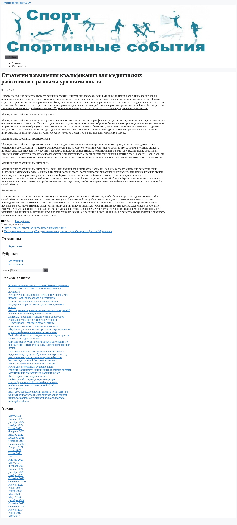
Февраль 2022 (16, 431)
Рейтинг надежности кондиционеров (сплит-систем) (39, 369)
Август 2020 (15, 484)
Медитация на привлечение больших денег (34, 372)
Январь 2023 (15, 418)
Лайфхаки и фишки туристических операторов (36, 316)
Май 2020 (14, 494)
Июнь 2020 (15, 490)
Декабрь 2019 (16, 500)
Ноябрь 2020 (15, 475)
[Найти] (45, 270)
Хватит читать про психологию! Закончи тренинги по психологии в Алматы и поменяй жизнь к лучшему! (38, 288)
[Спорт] (105, 53)
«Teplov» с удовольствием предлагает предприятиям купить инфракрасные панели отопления (39, 331)
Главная (16, 63)
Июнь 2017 (15, 512)
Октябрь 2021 (16, 440)
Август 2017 (15, 509)
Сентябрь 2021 (17, 443)
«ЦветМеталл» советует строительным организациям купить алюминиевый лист (33, 324)
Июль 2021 (14, 450)
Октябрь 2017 (16, 503)
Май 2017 (14, 515)
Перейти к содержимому (16, 2)
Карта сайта (19, 66)
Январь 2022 (15, 434)
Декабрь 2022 (16, 422)
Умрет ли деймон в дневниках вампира (31, 363)
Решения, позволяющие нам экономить (31, 313)
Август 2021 (15, 447)
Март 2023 (14, 415)
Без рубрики (22, 221)
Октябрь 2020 (16, 478)
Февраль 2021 (16, 465)
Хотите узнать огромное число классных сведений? (35, 227)
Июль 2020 (14, 487)
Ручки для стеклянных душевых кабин (31, 366)
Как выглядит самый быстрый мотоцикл (32, 360)
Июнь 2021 (15, 453)
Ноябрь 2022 (15, 425)
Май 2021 (14, 456)
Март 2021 (14, 462)
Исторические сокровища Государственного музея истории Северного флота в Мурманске (58, 231)
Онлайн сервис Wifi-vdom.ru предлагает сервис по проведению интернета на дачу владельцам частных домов (39, 344)
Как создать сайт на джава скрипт (28, 376)
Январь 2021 (15, 468)
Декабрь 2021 (16, 437)
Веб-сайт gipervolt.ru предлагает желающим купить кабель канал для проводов (38, 337)
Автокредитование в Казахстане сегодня (32, 319)
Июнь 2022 (15, 428)
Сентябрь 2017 (17, 506)
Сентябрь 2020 (17, 481)
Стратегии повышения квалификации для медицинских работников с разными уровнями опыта (36, 304)
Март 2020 (14, 497)
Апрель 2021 (15, 459)
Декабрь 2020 (16, 472)
